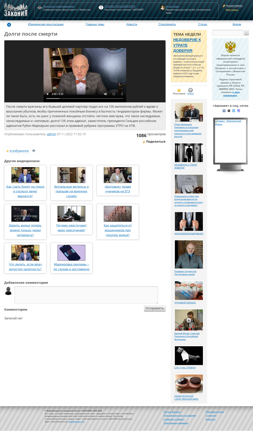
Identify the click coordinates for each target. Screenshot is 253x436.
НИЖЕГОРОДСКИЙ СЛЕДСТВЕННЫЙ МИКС (186, 397)
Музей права (172, 6)
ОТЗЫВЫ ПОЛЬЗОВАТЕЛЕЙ (119, 6)
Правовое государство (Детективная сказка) (185, 273)
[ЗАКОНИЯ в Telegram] (233, 110)
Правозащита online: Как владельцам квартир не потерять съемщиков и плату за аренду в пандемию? (188, 201)
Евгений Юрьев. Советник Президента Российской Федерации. (187, 336)
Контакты (210, 419)
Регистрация (232, 10)
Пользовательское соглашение (180, 415)
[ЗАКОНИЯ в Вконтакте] (224, 110)
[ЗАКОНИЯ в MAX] (238, 110)
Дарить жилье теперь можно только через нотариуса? (25, 230)
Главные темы (95, 24)
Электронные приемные (176, 423)
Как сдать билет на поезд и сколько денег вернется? (25, 191)
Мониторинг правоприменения (58, 6)
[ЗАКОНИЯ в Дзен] (229, 110)
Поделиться (155, 141)
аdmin (51, 134)
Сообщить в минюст (174, 419)
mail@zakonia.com (76, 422)
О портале (211, 415)
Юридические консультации (46, 24)
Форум (237, 24)
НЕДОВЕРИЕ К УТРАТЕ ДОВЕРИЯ (187, 45)
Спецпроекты (167, 24)
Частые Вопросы (172, 412)
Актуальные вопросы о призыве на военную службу (71, 191)
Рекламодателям (215, 412)
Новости (131, 24)
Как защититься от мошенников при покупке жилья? (118, 230)
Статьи (202, 24)
